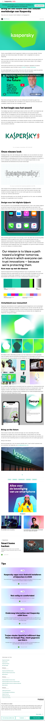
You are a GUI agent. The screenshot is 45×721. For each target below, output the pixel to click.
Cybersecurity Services (6, 690)
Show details (38, 714)
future (9, 479)
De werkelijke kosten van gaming (7, 529)
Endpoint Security (5, 694)
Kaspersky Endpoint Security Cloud (8, 672)
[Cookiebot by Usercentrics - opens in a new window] (38, 699)
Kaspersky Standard (5, 660)
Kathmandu (33, 67)
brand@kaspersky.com (23, 445)
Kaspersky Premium (5, 663)
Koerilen (24, 67)
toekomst (34, 479)
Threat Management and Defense (8, 692)
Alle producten (5, 674)
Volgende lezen (5, 540)
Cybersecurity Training (6, 697)
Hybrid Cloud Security (6, 695)
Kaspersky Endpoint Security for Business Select (11, 681)
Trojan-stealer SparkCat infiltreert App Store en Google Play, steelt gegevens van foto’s (22, 637)
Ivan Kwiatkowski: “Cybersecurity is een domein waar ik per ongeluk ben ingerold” (33, 530)
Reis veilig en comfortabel (22, 596)
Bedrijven (4, 667)
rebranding (28, 479)
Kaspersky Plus (5, 661)
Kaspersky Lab (21, 479)
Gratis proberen (39, 5)
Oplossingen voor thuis (7, 657)
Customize (22, 717)
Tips (23, 570)
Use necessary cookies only (8, 717)
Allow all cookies (36, 717)
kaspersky (15, 479)
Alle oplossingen (5, 665)
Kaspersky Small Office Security (7, 670)
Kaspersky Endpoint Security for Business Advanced (11, 683)
